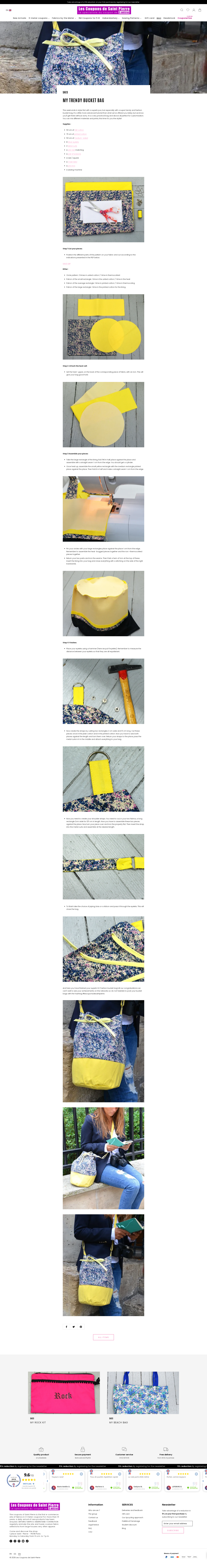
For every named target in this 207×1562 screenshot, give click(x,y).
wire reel (71, 150)
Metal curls (72, 146)
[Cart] (199, 10)
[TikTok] (27, 1541)
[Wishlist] (187, 10)
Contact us (93, 1517)
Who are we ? (94, 1510)
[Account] (193, 10)
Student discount (129, 1525)
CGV (90, 1532)
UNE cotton (79, 130)
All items (103, 1337)
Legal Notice (93, 1525)
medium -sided (81, 138)
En (7, 10)
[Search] (181, 10)
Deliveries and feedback (132, 1510)
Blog (124, 1528)
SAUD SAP (67, 263)
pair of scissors (74, 154)
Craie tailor (72, 162)
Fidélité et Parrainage (131, 1521)
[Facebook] (11, 1541)
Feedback (92, 1521)
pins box (71, 166)
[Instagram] (15, 1541)
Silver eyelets (73, 142)
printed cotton (80, 134)
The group (92, 1514)
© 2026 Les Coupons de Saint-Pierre (25, 1557)
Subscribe (173, 1530)
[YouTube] (23, 1541)
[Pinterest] (19, 1541)
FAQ (90, 1528)
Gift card (125, 1514)
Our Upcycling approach (132, 1517)
